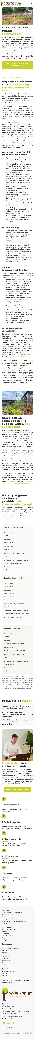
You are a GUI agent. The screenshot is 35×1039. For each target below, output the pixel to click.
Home (3, 980)
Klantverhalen (6, 961)
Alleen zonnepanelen (9, 917)
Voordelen (5, 933)
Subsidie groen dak (8, 929)
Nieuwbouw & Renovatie (10, 948)
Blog (3, 938)
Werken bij (5, 975)
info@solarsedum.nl (8, 1006)
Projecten (5, 963)
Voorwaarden (6, 1033)
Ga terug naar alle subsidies (12, 77)
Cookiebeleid (27, 1033)
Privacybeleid (16, 1033)
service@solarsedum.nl (9, 1013)
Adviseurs (5, 950)
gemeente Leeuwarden (20, 356)
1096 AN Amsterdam (9, 1018)
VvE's (3, 946)
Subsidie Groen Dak (11, 980)
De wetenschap (7, 936)
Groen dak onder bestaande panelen (14, 921)
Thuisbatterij (6, 923)
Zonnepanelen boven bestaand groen (15, 919)
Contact (4, 973)
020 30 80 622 (6, 1008)
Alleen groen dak (8, 915)
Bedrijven (5, 952)
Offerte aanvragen (8, 971)
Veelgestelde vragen (9, 940)
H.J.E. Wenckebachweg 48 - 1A (12, 1016)
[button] (31, 3)
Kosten (4, 931)
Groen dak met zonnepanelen (12, 912)
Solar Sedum (6, 958)
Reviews (4, 965)
